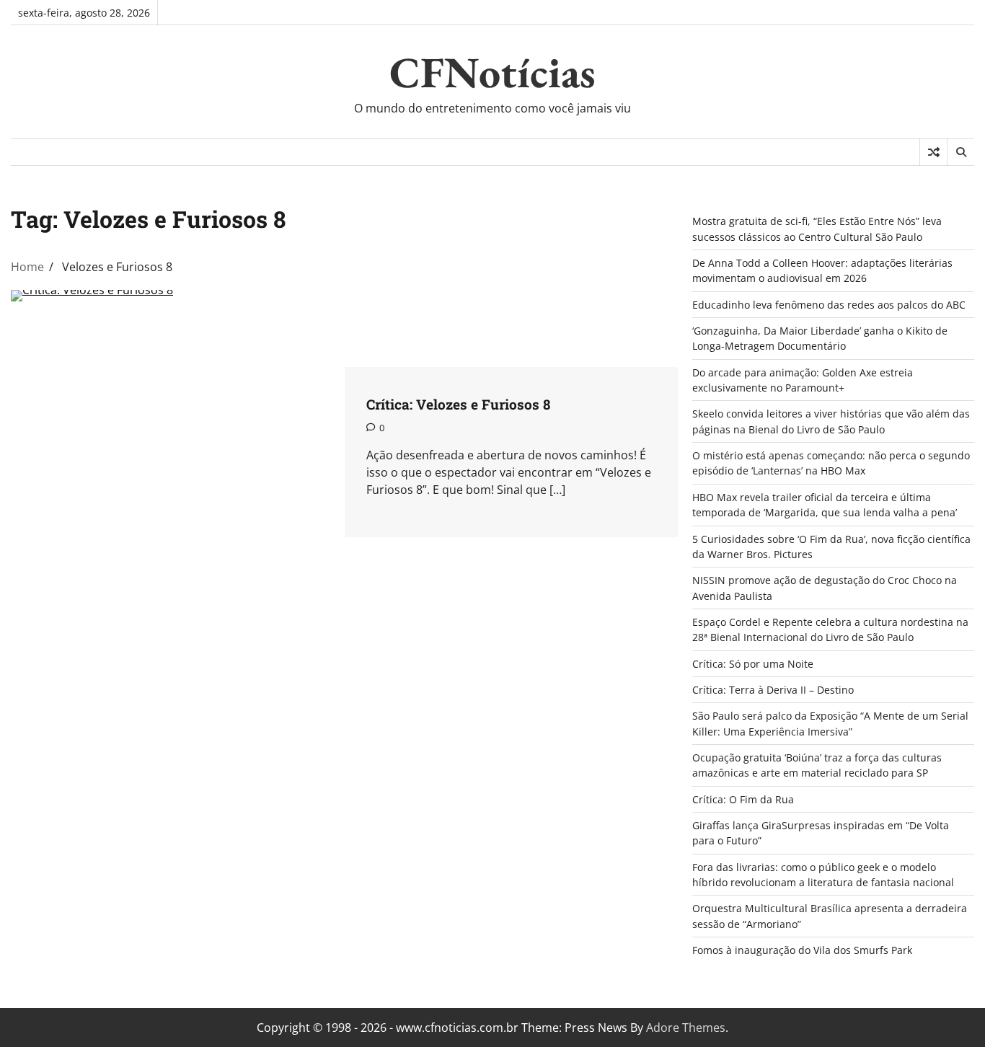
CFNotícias (492, 72)
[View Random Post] (933, 152)
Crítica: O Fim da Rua (743, 799)
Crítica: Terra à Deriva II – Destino (773, 690)
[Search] (960, 152)
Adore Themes (685, 1027)
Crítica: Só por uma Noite (752, 664)
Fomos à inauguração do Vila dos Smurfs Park (802, 950)
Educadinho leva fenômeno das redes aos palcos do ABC (829, 305)
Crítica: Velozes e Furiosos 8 (458, 404)
